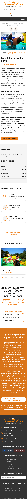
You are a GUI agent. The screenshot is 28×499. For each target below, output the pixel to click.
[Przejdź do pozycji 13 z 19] (17, 277)
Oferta (12, 23)
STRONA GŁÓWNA (12, 459)
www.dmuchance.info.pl (13, 6)
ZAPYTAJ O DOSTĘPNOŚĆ (9, 138)
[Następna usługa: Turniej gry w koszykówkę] (15, 29)
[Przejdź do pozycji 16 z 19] (21, 277)
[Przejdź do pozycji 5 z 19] (7, 277)
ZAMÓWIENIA (11, 466)
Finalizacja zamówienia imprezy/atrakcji (13, 406)
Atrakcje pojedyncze (7, 53)
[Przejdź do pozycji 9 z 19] (12, 277)
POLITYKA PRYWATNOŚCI (14, 468)
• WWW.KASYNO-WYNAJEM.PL (12, 490)
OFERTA (9, 462)
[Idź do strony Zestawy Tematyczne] (22, 317)
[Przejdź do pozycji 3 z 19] (5, 277)
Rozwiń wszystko (9, 311)
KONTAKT (9, 464)
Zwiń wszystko (18, 311)
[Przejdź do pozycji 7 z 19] (10, 277)
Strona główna (5, 23)
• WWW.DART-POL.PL (10, 486)
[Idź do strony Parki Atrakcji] (22, 321)
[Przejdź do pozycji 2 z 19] (4, 277)
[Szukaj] (23, 9)
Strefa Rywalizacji (19, 23)
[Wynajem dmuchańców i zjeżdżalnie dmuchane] (13, 3)
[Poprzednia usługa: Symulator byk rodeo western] (11, 29)
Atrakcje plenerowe (21, 52)
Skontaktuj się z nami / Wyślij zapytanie (13, 399)
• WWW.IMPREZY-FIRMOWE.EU (12, 493)
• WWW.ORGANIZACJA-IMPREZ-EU (13, 488)
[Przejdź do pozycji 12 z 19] (16, 277)
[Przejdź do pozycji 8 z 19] (11, 277)
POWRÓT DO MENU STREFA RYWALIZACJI (13, 233)
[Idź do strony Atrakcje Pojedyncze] (22, 314)
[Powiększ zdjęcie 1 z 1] (13, 41)
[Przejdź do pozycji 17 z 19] (22, 277)
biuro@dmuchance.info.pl (14, 15)
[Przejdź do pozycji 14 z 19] (18, 277)
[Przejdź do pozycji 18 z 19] (23, 277)
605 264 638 (15, 13)
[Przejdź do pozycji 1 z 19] (2, 277)
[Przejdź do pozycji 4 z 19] (6, 277)
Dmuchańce (15, 53)
